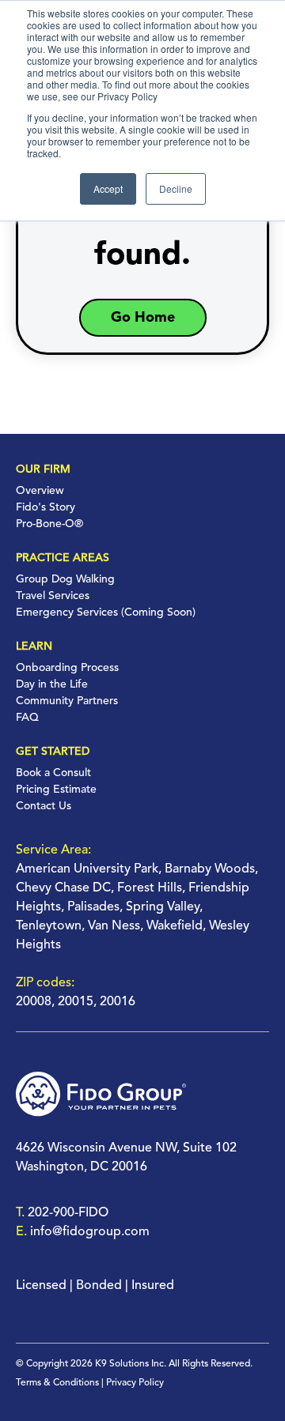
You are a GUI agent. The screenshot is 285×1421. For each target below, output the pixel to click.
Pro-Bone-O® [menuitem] (49, 524)
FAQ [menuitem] (27, 717)
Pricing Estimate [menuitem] (56, 789)
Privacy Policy (135, 1383)
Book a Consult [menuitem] (53, 772)
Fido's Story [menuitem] (45, 507)
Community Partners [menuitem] (67, 701)
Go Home (143, 318)
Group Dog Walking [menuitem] (65, 579)
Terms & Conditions (57, 1383)
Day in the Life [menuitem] (52, 684)
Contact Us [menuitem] (43, 806)
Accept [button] (108, 188)
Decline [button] (175, 188)
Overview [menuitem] (40, 490)
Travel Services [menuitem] (52, 595)
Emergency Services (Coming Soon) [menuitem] (106, 612)
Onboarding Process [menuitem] (67, 667)
